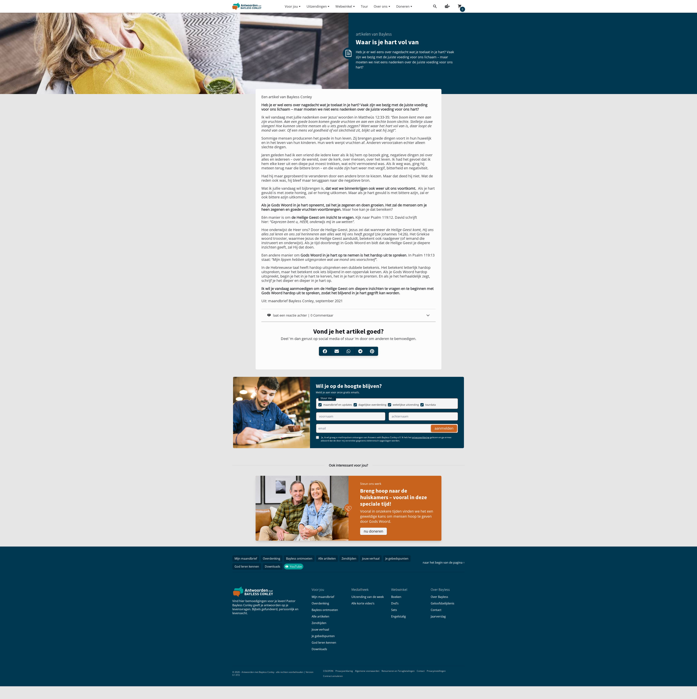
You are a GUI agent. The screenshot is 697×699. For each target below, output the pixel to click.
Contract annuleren (333, 676)
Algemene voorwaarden (367, 670)
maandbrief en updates (337, 404)
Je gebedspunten (396, 559)
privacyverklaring (420, 437)
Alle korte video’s (362, 603)
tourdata (430, 404)
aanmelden (444, 428)
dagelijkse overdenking (372, 404)
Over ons (381, 6)
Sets (394, 610)
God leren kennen (247, 566)
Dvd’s (395, 603)
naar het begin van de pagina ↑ (444, 563)
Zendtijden (349, 559)
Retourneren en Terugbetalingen (398, 670)
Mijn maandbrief (246, 559)
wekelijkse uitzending (406, 404)
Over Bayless (439, 597)
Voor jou (291, 6)
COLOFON (328, 670)
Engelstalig (398, 616)
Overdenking (271, 559)
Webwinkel (343, 6)
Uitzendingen (317, 6)
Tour (364, 6)
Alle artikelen (327, 559)
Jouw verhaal (371, 559)
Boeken (396, 597)
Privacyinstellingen (436, 670)
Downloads (272, 566)
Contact (436, 610)
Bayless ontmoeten (299, 559)
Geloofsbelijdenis (442, 603)
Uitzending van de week (367, 597)
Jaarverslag (438, 616)
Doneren (402, 6)
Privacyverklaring (344, 670)
